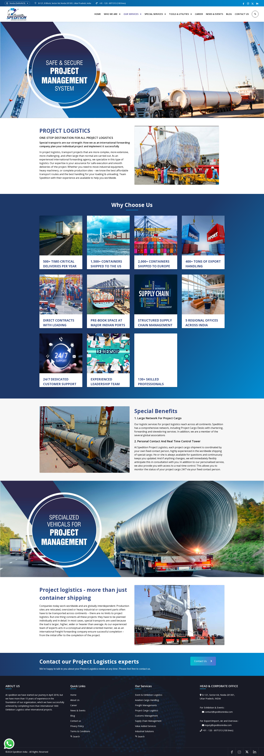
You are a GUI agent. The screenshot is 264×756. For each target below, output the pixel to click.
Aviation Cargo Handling (147, 700)
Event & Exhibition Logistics (148, 694)
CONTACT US (242, 14)
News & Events (77, 710)
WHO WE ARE (110, 14)
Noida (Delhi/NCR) (17, 3)
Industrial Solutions (144, 731)
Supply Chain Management (148, 720)
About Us (74, 700)
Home (73, 694)
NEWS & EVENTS (214, 14)
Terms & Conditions (80, 731)
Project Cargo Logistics (146, 710)
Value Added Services (145, 726)
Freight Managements (146, 705)
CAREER (199, 14)
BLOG (229, 14)
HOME (97, 14)
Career (73, 705)
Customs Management (146, 715)
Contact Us (200, 661)
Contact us (75, 720)
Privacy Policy (77, 726)
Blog (72, 715)
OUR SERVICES (131, 14)
